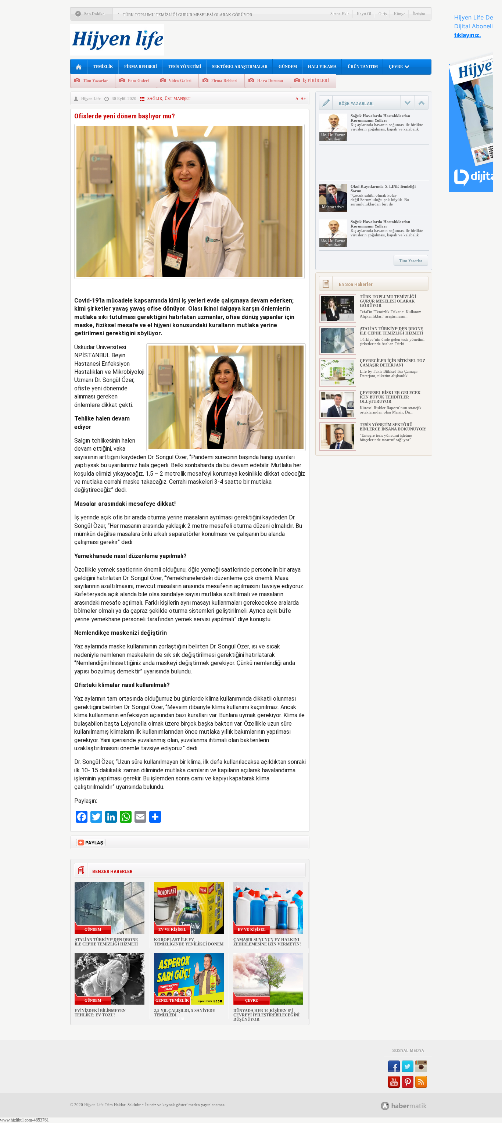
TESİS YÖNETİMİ (184, 66)
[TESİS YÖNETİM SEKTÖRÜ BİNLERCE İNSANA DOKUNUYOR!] (337, 447)
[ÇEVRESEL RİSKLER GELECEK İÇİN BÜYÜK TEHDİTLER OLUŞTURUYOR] (337, 415)
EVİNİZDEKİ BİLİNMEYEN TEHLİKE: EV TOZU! (100, 1012)
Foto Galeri (138, 80)
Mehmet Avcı (333, 206)
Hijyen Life (91, 98)
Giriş (383, 13)
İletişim (419, 13)
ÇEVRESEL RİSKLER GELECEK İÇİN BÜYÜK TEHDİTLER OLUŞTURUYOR (390, 397)
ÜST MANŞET (177, 98)
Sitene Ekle (339, 13)
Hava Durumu (270, 80)
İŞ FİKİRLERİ (316, 80)
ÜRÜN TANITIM (363, 66)
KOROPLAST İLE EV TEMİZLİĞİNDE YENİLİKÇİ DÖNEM (188, 941)
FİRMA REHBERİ (140, 66)
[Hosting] (385, 1106)
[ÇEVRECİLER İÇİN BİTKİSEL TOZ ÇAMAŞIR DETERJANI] (337, 383)
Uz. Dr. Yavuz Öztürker (333, 136)
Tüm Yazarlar (95, 80)
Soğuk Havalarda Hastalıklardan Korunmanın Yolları (380, 118)
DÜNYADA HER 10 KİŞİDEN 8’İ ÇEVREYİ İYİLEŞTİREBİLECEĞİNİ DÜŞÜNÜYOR (266, 1015)
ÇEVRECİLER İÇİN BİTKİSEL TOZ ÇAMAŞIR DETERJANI (392, 362)
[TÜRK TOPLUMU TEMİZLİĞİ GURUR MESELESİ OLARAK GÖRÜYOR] (337, 319)
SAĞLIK (154, 98)
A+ (303, 98)
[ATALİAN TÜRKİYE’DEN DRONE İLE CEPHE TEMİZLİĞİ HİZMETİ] (337, 351)
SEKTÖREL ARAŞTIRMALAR (240, 66)
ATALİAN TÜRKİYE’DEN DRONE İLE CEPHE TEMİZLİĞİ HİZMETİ (106, 941)
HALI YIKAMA (322, 66)
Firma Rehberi (224, 80)
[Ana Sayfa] (79, 67)
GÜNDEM (288, 66)
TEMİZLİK (103, 66)
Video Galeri (180, 80)
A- (298, 98)
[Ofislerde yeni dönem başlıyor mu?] (189, 280)
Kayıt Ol (364, 13)
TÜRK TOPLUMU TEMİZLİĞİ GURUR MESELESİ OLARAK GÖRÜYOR (187, 14)
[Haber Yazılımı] (411, 1105)
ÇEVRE (396, 66)
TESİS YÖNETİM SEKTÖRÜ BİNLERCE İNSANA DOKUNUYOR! (393, 426)
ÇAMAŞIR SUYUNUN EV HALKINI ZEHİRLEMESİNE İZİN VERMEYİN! (267, 941)
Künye (399, 13)
